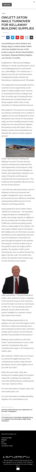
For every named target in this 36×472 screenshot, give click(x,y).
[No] (34, 465)
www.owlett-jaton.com (10, 392)
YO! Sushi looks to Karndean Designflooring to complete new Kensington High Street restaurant (17, 419)
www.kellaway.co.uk (20, 399)
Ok (18, 469)
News (3, 13)
